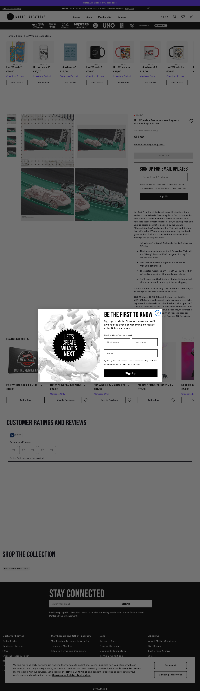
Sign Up (130, 373)
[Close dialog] (157, 313)
